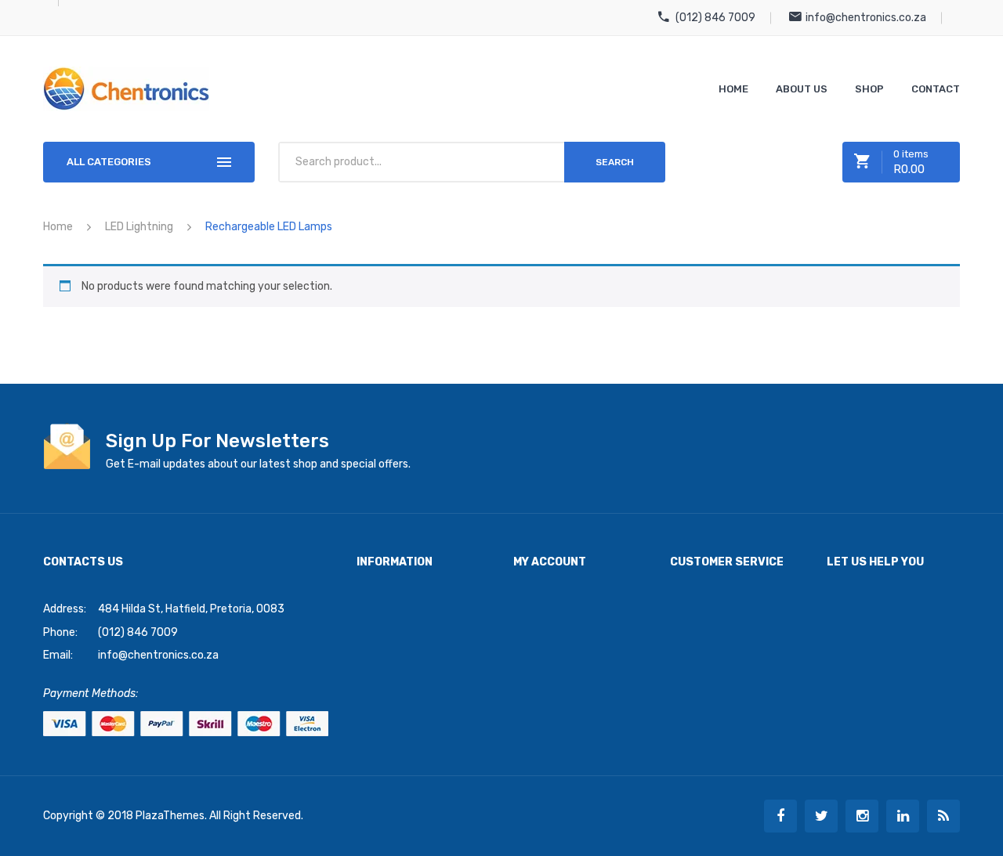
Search (615, 162)
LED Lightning (139, 226)
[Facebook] (780, 816)
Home (58, 226)
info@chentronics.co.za (866, 17)
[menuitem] (733, 89)
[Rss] (943, 816)
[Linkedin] (902, 816)
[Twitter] (821, 816)
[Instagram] (861, 816)
